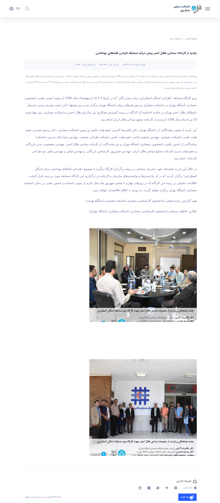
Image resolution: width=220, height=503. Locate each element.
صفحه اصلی (191, 39)
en (18, 8)
